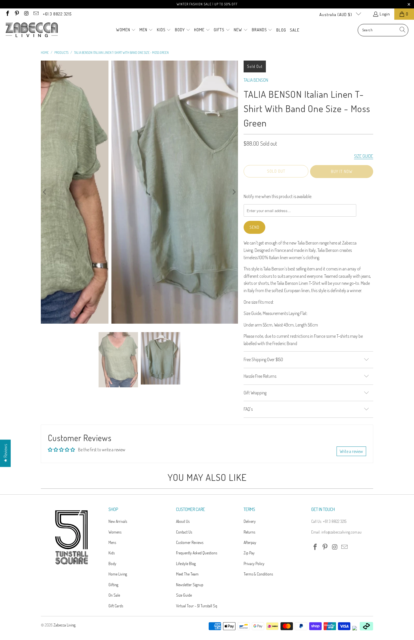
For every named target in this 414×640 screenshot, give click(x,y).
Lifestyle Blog (186, 563)
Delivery (250, 521)
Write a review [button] (351, 451)
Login (385, 14)
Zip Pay (249, 552)
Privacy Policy (254, 563)
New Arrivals (117, 521)
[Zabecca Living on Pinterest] (17, 14)
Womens (114, 532)
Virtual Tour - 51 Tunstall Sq (196, 605)
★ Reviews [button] (5, 453)
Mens (112, 542)
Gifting (113, 584)
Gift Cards (115, 605)
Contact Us (184, 532)
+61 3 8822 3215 (57, 14)
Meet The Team (187, 574)
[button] (126, 30)
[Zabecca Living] (32, 30)
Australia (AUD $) (336, 14)
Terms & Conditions (258, 574)
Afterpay (250, 542)
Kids (111, 552)
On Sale (114, 595)
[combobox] (383, 30)
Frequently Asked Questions (196, 552)
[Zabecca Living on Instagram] (26, 14)
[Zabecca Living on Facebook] (7, 14)
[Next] (233, 192)
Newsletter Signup (189, 584)
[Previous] (45, 192)
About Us (183, 521)
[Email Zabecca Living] (36, 14)
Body (112, 563)
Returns (249, 532)
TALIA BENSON (256, 80)
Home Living (117, 574)
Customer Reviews (189, 542)
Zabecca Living (64, 625)
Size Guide (184, 595)
